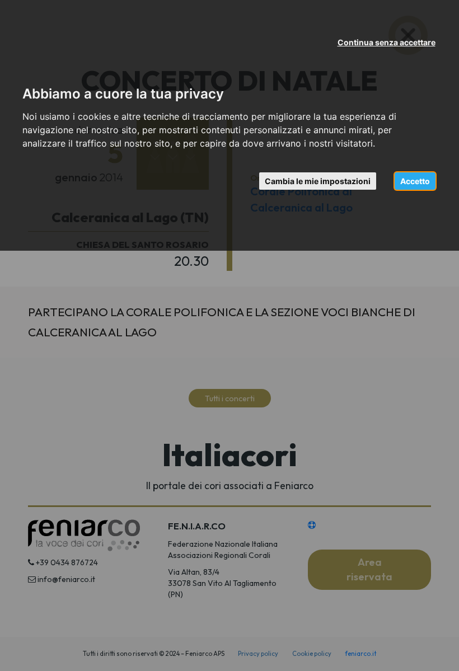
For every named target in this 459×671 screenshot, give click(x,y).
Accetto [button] (415, 181)
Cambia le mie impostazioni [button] (318, 181)
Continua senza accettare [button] (386, 42)
